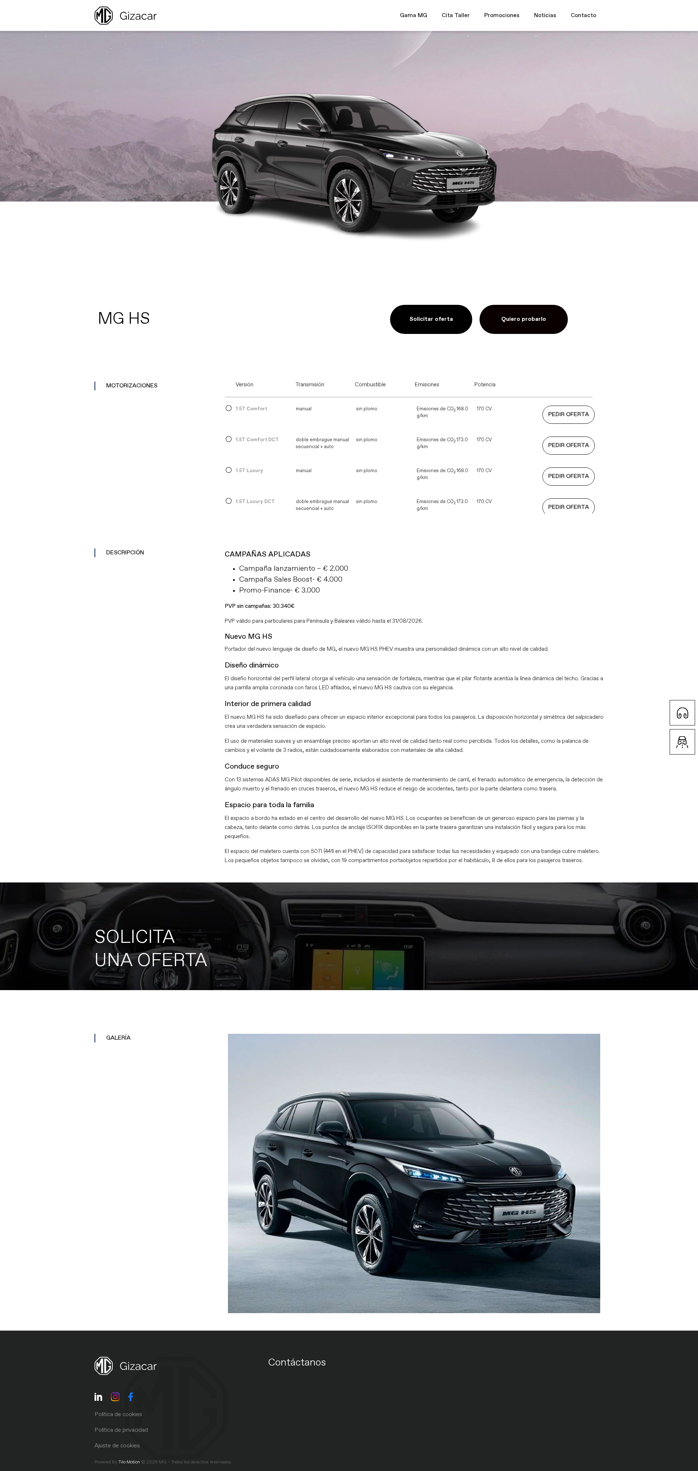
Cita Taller (456, 16)
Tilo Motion (129, 1462)
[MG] (414, 1173)
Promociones (502, 16)
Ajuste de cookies (117, 1446)
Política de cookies (118, 1415)
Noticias (545, 16)
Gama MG (413, 16)
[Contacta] (682, 713)
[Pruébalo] (682, 742)
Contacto (583, 16)
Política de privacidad (121, 1430)
